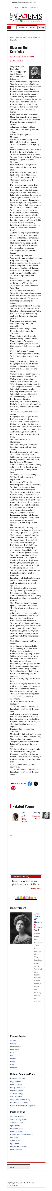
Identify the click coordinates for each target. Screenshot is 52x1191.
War (12, 1064)
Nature (13, 1040)
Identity (13, 1067)
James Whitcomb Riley (20, 1099)
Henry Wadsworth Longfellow (23, 1105)
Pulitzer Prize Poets (18, 1146)
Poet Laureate (16, 1149)
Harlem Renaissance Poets (21, 1134)
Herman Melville (17, 1078)
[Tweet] (36, 783)
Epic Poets (14, 1143)
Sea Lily (23, 814)
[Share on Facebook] (30, 783)
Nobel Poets (15, 1140)
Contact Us (34, 7)
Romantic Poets (16, 1128)
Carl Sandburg (16, 1093)
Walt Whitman (16, 1096)
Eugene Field (15, 1081)
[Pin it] (13, 788)
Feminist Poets (16, 1131)
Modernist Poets (17, 1116)
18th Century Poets (18, 1119)
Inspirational (15, 1046)
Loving (13, 1043)
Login (16, 7)
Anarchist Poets (17, 1122)
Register (24, 7)
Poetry (37, 812)
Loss (12, 1052)
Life (11, 1055)
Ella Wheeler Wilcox (19, 1102)
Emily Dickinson (17, 1087)
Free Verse (14, 1049)
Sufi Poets (14, 1137)
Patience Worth (16, 1090)
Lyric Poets (15, 1125)
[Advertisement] (26, 853)
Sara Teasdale (16, 1084)
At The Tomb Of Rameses (38, 917)
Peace (12, 1061)
